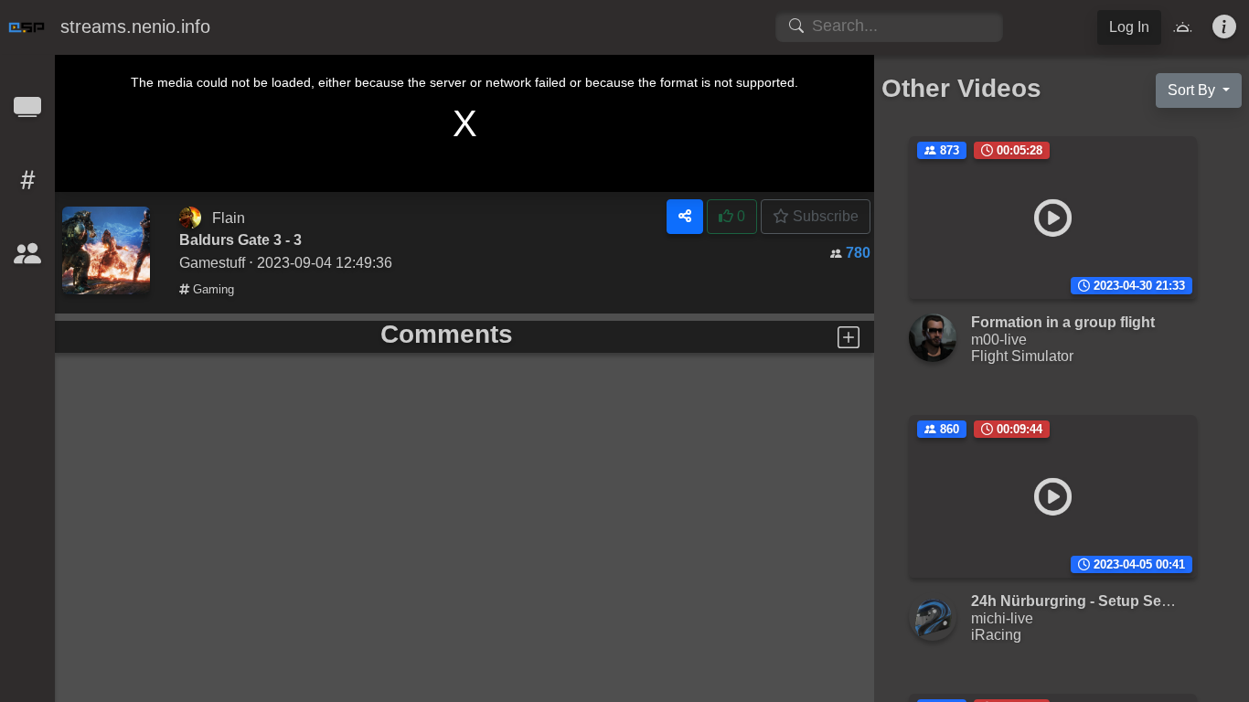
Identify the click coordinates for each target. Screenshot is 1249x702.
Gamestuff (212, 262)
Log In (1129, 27)
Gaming (211, 289)
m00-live (999, 339)
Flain (228, 217)
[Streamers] (27, 259)
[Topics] (27, 186)
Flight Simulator (1022, 355)
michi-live (1002, 618)
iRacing (996, 634)
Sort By (1193, 90)
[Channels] (27, 113)
